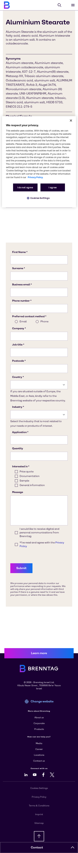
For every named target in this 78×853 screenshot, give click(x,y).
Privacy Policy (39, 797)
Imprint (39, 814)
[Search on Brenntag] (59, 5)
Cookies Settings (40, 198)
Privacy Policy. (35, 177)
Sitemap (39, 823)
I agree (53, 187)
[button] (72, 847)
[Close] (71, 120)
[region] (39, 161)
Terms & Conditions (39, 805)
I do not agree (25, 187)
